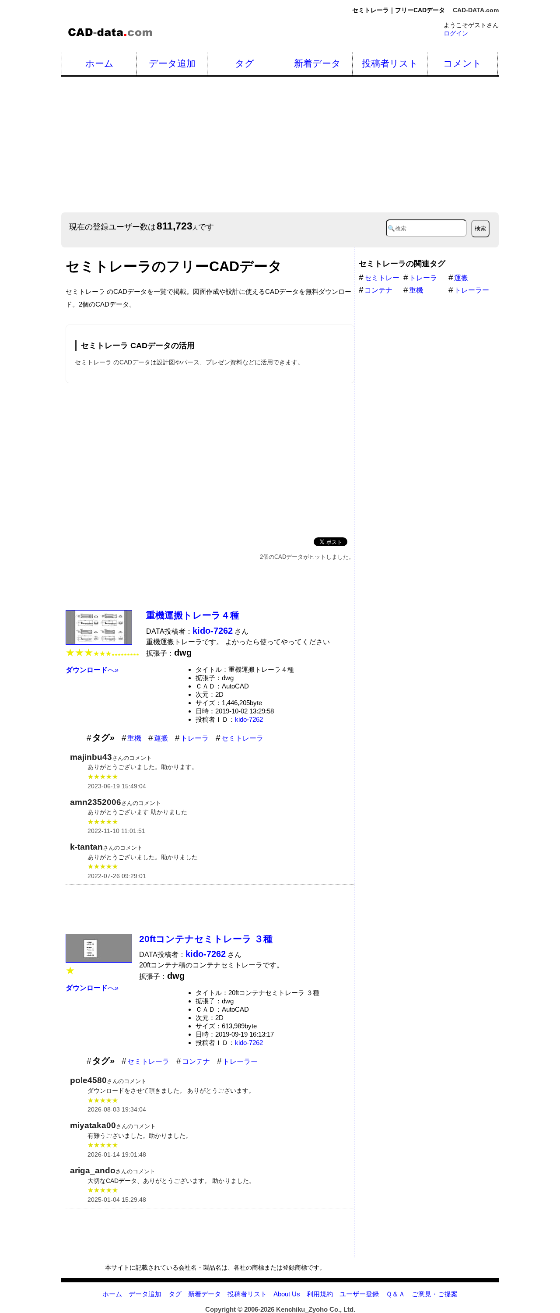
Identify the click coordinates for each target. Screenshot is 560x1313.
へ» (92, 670)
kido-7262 (249, 719)
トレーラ (195, 738)
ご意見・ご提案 (435, 1294)
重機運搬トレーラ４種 (192, 615)
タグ (244, 63)
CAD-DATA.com (476, 10)
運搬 (161, 738)
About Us (286, 1294)
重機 (134, 738)
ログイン (456, 33)
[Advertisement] (210, 458)
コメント (462, 63)
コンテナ (196, 1061)
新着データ (317, 63)
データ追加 (172, 63)
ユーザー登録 (359, 1294)
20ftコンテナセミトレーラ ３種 (206, 939)
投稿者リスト (390, 63)
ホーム (99, 63)
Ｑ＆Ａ (395, 1294)
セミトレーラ (242, 738)
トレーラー (240, 1061)
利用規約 (320, 1294)
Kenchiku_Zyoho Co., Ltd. (315, 1309)
